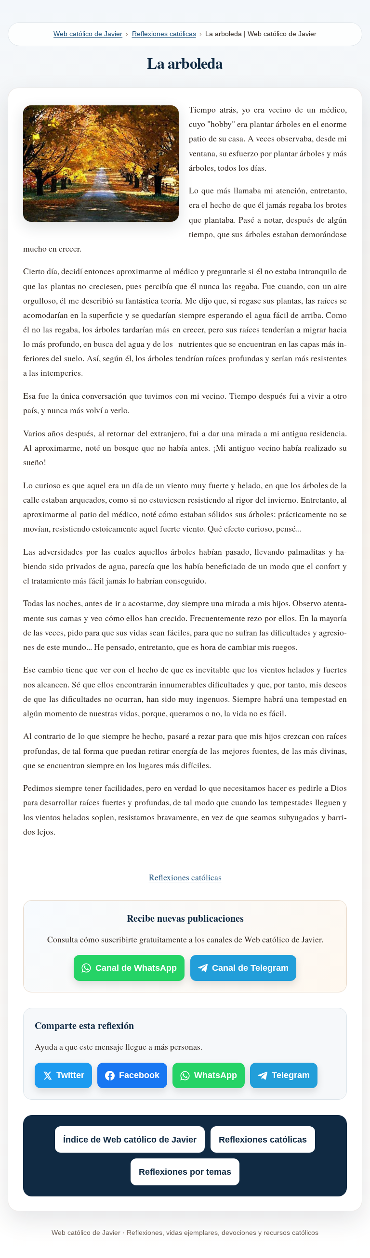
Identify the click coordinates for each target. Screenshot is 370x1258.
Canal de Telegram (250, 968)
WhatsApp (215, 1075)
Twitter (70, 1075)
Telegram (291, 1075)
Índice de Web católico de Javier (130, 1139)
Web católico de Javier (87, 34)
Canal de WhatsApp (136, 968)
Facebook (139, 1075)
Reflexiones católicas (164, 34)
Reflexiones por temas (185, 1172)
